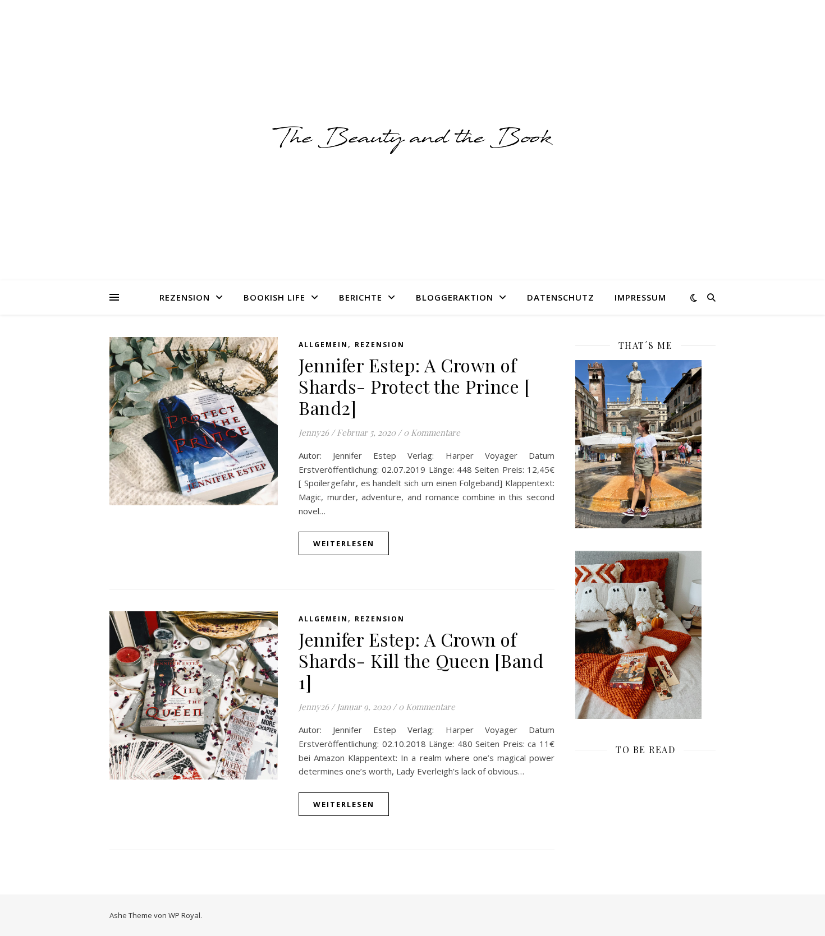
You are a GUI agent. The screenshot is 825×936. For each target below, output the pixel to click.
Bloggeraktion (454, 297)
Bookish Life (274, 297)
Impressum (640, 297)
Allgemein (323, 344)
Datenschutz (560, 297)
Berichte (360, 297)
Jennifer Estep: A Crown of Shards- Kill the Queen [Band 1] (421, 660)
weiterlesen (343, 543)
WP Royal (184, 915)
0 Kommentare (432, 432)
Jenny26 (314, 432)
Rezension (184, 297)
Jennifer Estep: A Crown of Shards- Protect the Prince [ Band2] (414, 386)
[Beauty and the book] (412, 140)
